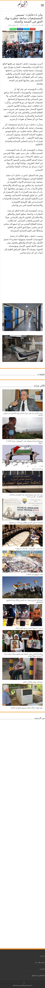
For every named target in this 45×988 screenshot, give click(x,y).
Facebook (20, 29)
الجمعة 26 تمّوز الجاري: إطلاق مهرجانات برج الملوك (26, 522)
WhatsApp (13, 29)
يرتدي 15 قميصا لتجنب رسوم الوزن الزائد (29, 628)
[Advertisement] (22, 278)
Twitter (26, 29)
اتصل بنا (42, 969)
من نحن (42, 956)
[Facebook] (24, 983)
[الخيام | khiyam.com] (22, 3)
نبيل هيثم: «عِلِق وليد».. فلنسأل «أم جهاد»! (29, 548)
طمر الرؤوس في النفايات (34, 574)
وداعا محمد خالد (37, 469)
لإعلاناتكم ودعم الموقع (38, 975)
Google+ (32, 29)
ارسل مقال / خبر (40, 962)
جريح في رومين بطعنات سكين (33, 682)
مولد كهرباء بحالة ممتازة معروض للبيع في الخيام (27, 708)
